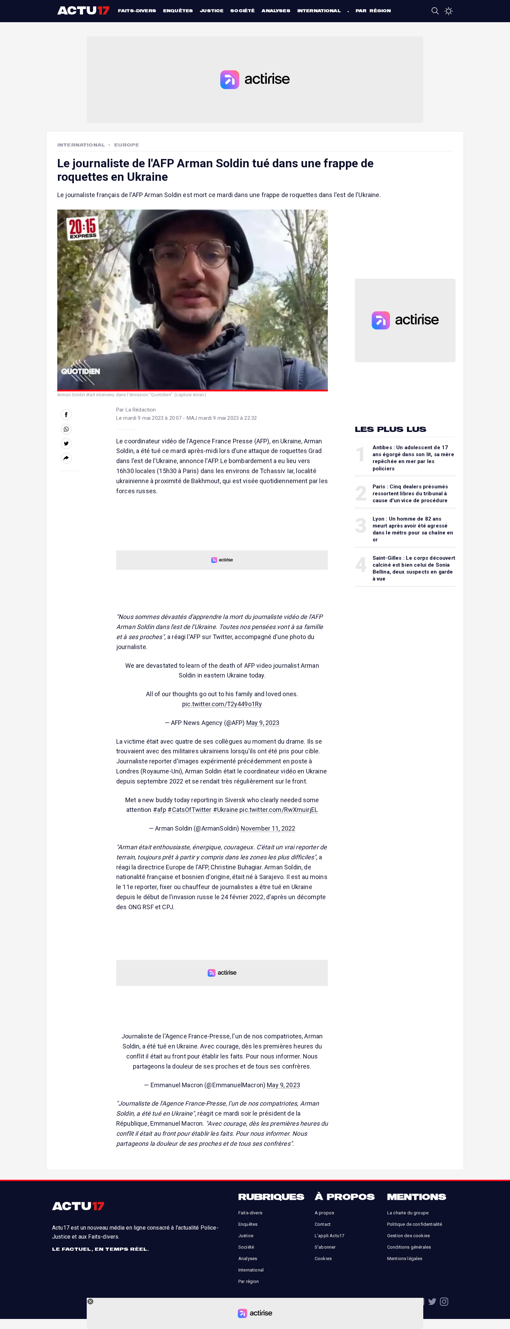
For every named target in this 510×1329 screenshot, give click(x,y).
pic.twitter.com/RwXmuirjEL (278, 809)
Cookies (323, 1258)
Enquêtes (178, 10)
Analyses (276, 10)
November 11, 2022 (268, 828)
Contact (323, 1224)
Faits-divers (137, 10)
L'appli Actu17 (329, 1235)
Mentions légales (405, 1258)
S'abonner (325, 1247)
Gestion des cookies (408, 1235)
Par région (373, 10)
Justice (211, 10)
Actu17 (84, 10)
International (319, 10)
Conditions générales (409, 1247)
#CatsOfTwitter (189, 809)
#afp (160, 809)
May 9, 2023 (263, 722)
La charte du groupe (407, 1212)
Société (242, 10)
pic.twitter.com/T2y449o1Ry (222, 704)
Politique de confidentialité (414, 1224)
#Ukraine (225, 809)
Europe (126, 145)
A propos (324, 1212)
